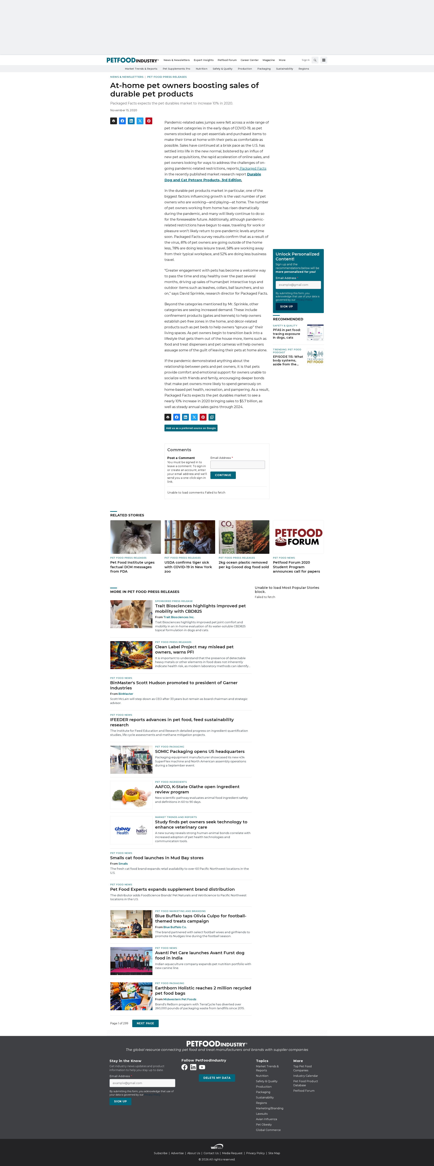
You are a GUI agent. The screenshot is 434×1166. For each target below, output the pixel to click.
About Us (193, 1153)
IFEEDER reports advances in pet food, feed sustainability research (172, 722)
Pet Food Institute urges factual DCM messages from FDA (132, 566)
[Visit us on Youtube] (202, 1067)
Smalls (123, 863)
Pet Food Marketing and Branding (180, 911)
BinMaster (126, 694)
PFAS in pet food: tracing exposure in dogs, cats (287, 333)
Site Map (274, 1153)
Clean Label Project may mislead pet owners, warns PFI (194, 649)
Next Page (145, 1023)
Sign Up (286, 306)
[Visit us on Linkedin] (193, 1067)
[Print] (113, 120)
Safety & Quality (285, 325)
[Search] (315, 60)
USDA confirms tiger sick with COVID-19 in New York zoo (188, 566)
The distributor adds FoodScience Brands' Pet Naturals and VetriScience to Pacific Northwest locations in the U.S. (178, 897)
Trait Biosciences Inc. (178, 617)
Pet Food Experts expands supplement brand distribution (172, 889)
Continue (223, 475)
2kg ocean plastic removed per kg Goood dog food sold (244, 564)
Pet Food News (284, 557)
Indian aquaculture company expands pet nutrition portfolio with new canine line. (203, 966)
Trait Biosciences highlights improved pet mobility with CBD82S (200, 608)
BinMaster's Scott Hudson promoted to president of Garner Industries (174, 685)
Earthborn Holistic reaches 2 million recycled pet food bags (203, 991)
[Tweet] (140, 120)
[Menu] (323, 60)
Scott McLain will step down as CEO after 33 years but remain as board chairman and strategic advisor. (179, 701)
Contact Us (211, 1153)
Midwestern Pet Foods (179, 999)
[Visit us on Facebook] (184, 1067)
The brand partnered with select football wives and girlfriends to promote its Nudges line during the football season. (202, 934)
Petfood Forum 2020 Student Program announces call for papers (296, 566)
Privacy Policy (255, 1153)
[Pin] (148, 120)
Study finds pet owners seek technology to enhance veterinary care (201, 824)
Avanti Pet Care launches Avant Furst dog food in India (199, 955)
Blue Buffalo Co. (175, 927)
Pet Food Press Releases (167, 76)
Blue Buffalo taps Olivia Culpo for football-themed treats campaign (200, 918)
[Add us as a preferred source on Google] (212, 417)
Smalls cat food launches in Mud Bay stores (157, 857)
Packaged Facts (252, 168)
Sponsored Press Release (174, 601)
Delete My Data (216, 1077)
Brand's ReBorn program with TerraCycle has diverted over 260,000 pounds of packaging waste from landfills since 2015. (199, 1006)
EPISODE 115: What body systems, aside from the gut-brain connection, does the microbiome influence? (288, 360)
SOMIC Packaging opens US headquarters (200, 751)
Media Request (232, 1153)
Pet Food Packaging (169, 746)
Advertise (177, 1153)
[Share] (122, 120)
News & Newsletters (126, 76)
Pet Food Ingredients (171, 781)
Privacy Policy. (304, 299)
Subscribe (160, 1153)
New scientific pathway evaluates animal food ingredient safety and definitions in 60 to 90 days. (201, 800)
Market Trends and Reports (176, 817)
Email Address (221, 458)
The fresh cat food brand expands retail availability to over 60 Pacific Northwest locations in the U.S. (179, 870)
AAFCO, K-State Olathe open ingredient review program (197, 789)
